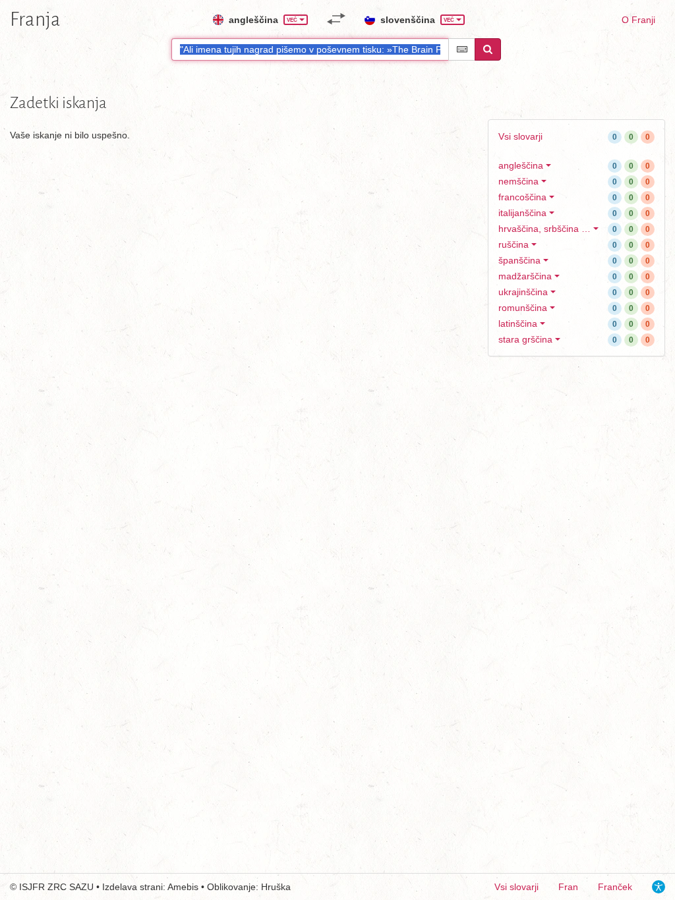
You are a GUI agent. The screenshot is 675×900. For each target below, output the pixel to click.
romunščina (522, 307)
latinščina (517, 323)
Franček (615, 887)
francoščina (522, 197)
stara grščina (525, 339)
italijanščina (522, 213)
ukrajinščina (523, 292)
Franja (35, 19)
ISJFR (32, 887)
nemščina (518, 181)
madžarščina (525, 276)
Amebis (182, 887)
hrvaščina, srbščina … (544, 228)
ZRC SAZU (70, 887)
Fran (568, 887)
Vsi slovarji (520, 136)
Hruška (276, 887)
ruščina (513, 244)
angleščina (520, 165)
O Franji (638, 19)
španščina (519, 260)
